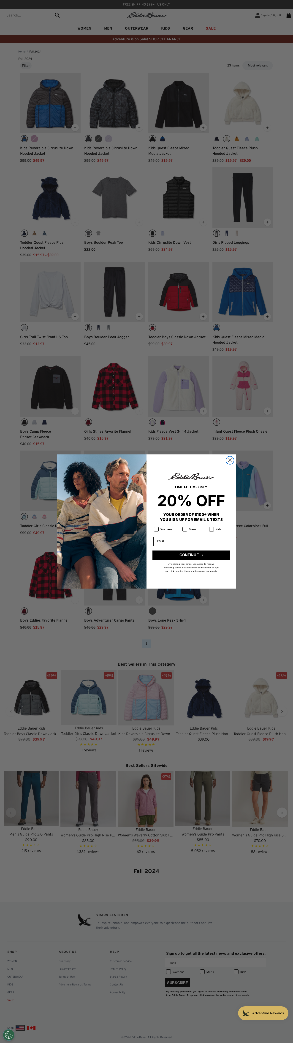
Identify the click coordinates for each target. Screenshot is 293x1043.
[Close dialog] (230, 460)
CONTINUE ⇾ (191, 555)
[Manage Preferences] (8, 1035)
